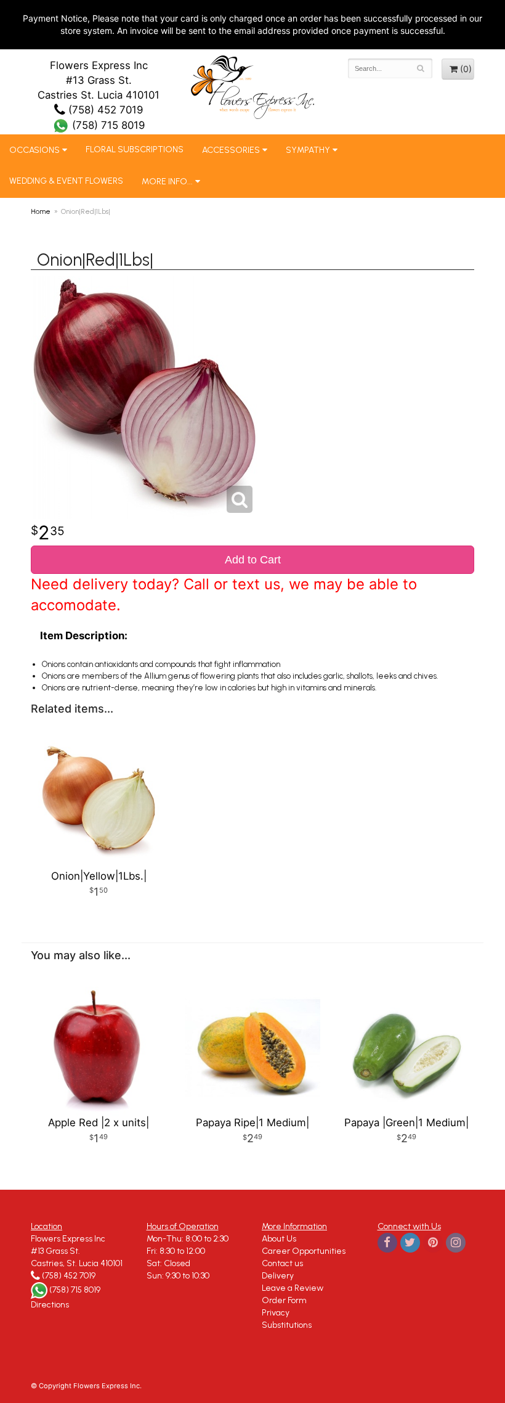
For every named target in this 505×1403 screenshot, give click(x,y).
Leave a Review (292, 1288)
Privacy (275, 1312)
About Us (279, 1238)
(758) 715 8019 (107, 125)
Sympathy (308, 150)
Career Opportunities (303, 1251)
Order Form (284, 1300)
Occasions (34, 150)
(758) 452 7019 (104, 110)
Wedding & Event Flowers (66, 181)
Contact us (282, 1263)
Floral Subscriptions (135, 149)
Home (40, 211)
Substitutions (287, 1325)
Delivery (278, 1275)
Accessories (231, 150)
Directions (50, 1304)
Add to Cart (253, 560)
